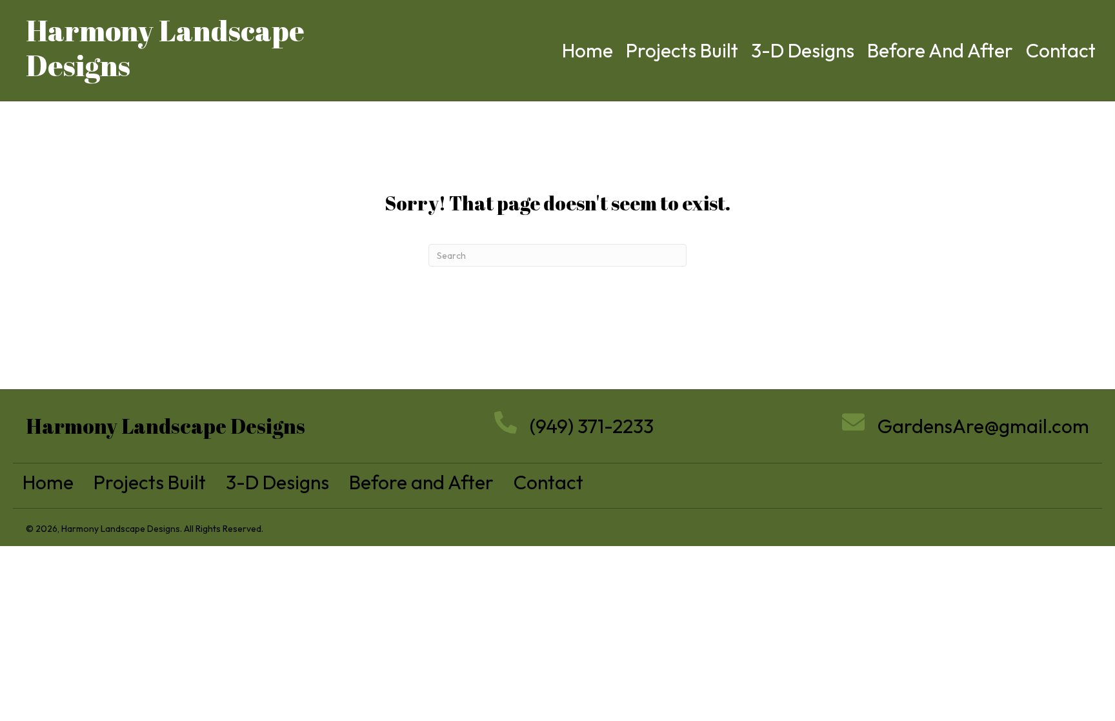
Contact (548, 482)
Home (48, 482)
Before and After (421, 482)
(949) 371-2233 (592, 426)
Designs (78, 65)
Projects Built (150, 482)
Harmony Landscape (165, 30)
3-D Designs (277, 482)
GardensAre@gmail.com (983, 426)
